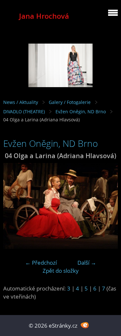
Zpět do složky (61, 270)
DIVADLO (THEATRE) (24, 111)
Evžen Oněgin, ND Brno (80, 111)
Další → (86, 262)
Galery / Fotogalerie (70, 102)
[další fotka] (107, 206)
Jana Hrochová (44, 16)
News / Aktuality (20, 102)
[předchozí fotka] (13, 206)
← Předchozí (41, 262)
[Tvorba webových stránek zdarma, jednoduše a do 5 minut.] (85, 324)
